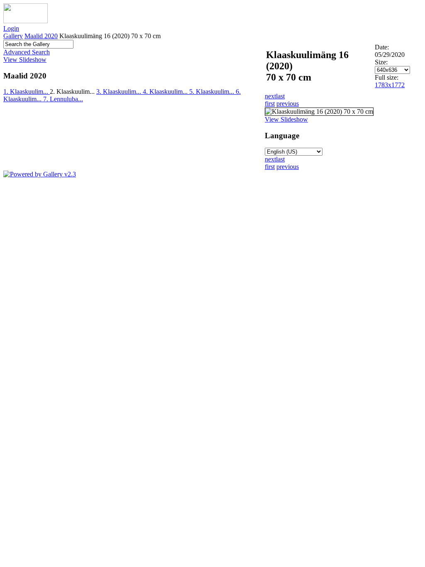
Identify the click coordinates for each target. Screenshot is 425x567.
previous (287, 103)
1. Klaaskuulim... (26, 91)
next (270, 96)
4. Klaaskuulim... (166, 91)
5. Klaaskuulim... (212, 91)
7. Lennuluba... (63, 99)
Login (11, 28)
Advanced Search (26, 52)
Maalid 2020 (41, 35)
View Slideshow (24, 59)
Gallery (13, 35)
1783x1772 (390, 84)
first (270, 103)
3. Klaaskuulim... (119, 91)
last (280, 96)
